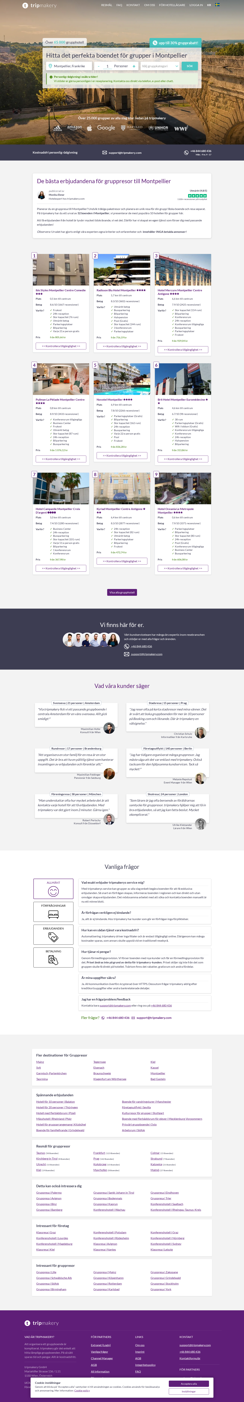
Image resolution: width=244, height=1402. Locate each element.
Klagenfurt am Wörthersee (109, 1079)
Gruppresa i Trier (161, 1198)
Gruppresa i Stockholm (165, 1283)
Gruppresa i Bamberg (49, 1209)
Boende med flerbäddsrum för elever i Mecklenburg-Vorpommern (162, 1118)
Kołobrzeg (99, 1164)
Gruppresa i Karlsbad (106, 1289)
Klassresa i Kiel (45, 1249)
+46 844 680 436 (200, 151)
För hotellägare (172, 5)
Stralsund (156, 1158)
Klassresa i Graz (46, 1232)
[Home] (39, 5)
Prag (96, 1158)
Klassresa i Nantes (104, 1249)
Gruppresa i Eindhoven (165, 1192)
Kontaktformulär (190, 1358)
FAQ (119, 5)
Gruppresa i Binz (46, 1204)
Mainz (40, 1061)
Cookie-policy (82, 1390)
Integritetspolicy (145, 1365)
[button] (160, 5)
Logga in (196, 5)
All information (100, 1371)
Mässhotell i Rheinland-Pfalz (53, 1118)
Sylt (38, 1067)
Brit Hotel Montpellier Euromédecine (181, 399)
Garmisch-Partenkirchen (51, 1073)
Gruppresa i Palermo (49, 1192)
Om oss (149, 5)
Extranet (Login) (101, 1345)
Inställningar (189, 1391)
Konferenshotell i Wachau (109, 1209)
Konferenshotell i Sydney (166, 1243)
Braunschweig (102, 1073)
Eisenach (98, 1067)
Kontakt (133, 5)
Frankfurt (99, 1152)
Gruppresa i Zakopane (164, 1272)
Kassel (155, 1067)
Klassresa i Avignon (105, 1243)
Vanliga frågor (99, 1351)
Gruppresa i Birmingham (51, 1289)
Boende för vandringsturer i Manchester (146, 1101)
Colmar (155, 1152)
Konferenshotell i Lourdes (52, 1238)
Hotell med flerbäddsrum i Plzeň (56, 1113)
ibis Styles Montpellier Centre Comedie (61, 290)
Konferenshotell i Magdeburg (54, 1243)
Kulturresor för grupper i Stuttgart (143, 1113)
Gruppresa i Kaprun (105, 1204)
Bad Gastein (158, 1079)
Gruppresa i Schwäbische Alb (54, 1277)
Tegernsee (99, 1061)
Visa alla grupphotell (122, 592)
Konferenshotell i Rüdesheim (111, 1238)
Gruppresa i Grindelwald (166, 1277)
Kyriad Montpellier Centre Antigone (120, 508)
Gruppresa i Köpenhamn (108, 1277)
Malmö (155, 1170)
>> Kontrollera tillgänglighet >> (61, 346)
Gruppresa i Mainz (104, 1272)
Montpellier (158, 1073)
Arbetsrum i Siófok (133, 1130)
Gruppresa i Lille (46, 1272)
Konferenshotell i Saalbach (167, 1204)
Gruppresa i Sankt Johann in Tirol (113, 1192)
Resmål (106, 5)
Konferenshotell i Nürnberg (167, 1238)
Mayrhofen (100, 1170)
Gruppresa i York (161, 1289)
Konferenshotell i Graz (164, 1232)
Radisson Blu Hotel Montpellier (116, 290)
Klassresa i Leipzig (162, 1249)
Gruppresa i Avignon (48, 1198)
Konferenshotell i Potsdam (109, 1232)
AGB (94, 1365)
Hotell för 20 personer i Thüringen (57, 1107)
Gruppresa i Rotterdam (107, 1283)
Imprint (140, 1351)
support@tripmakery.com (125, 152)
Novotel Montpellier (110, 399)
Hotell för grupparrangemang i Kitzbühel (61, 1124)
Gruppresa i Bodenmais (107, 1198)
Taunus (40, 1152)
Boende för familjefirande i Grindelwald (60, 1130)
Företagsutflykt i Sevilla (136, 1107)
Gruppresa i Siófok (47, 1283)
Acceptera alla (189, 1383)
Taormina (42, 1079)
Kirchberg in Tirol (47, 1158)
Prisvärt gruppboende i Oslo (139, 1124)
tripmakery (157, 118)
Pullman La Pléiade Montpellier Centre (60, 399)
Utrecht (41, 1164)
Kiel (153, 1061)
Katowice (156, 1164)
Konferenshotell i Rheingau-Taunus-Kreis (176, 1209)
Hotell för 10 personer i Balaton (55, 1101)
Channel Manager (102, 1358)
